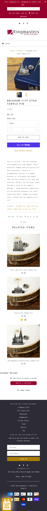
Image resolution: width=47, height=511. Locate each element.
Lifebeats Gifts (23, 407)
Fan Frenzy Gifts (23, 411)
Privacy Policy (23, 420)
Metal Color (11, 118)
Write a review (23, 383)
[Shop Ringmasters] (23, 33)
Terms (23, 424)
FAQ (23, 430)
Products (20, 51)
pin (36, 206)
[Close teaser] (12, 497)
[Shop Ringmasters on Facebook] (23, 23)
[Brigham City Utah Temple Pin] (23, 73)
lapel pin (30, 206)
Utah (33, 209)
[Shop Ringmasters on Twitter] (19, 23)
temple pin (17, 209)
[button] (6, 504)
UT (30, 209)
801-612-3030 (14, 13)
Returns (23, 427)
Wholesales (23, 414)
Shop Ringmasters (22, 485)
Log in (24, 13)
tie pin (25, 209)
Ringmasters (23, 417)
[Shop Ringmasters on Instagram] (27, 23)
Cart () (34, 13)
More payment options (23, 150)
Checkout (23, 16)
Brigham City (20, 206)
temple (9, 209)
